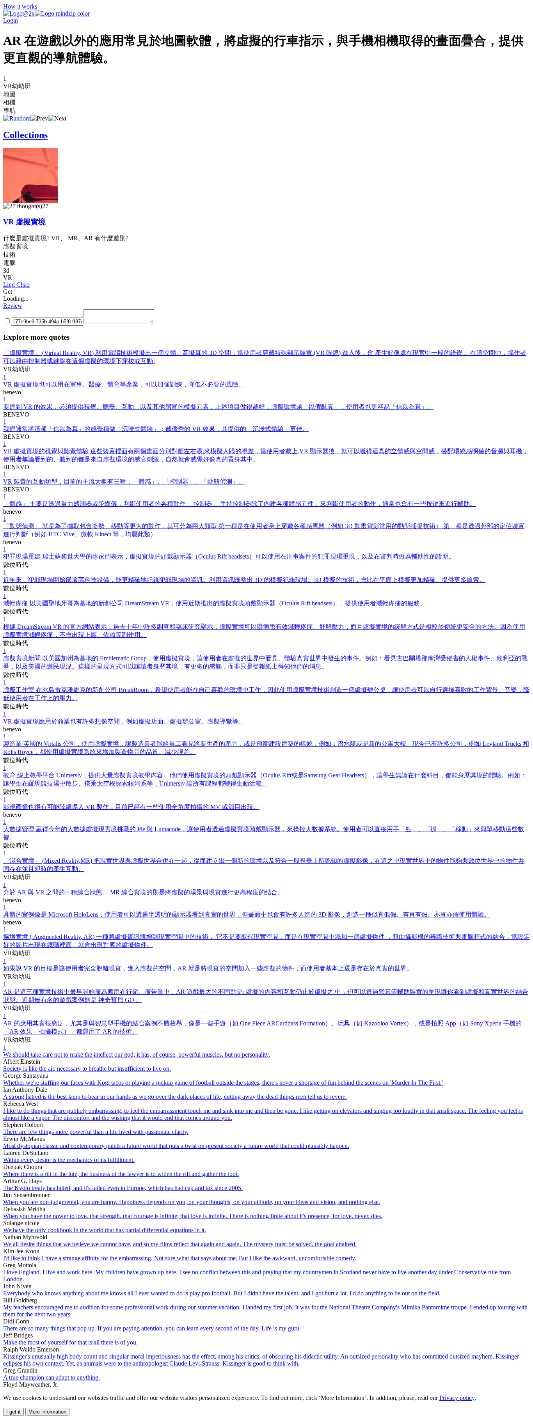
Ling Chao (16, 284)
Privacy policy (456, 1397)
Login (10, 20)
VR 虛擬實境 (24, 222)
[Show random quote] (16, 118)
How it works (20, 6)
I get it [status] (13, 1412)
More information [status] (47, 1412)
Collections (25, 135)
